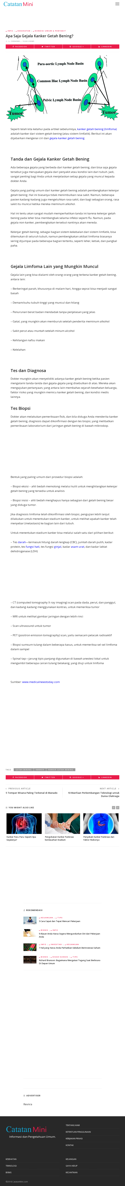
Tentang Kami (73, 1125)
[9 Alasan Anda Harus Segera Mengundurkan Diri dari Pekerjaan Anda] (29, 932)
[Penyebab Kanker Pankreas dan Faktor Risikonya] (100, 823)
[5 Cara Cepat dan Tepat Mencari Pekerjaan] (29, 920)
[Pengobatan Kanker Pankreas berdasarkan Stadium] (62, 823)
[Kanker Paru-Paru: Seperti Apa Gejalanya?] (24, 823)
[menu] (117, 4)
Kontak (70, 1145)
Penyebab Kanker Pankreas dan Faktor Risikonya (98, 838)
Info (10, 31)
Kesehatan (24, 31)
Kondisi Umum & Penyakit (50, 31)
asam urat (77, 546)
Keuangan (47, 918)
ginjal (57, 546)
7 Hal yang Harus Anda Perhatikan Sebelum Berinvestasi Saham (69, 947)
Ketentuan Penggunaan (78, 1132)
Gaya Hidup (71, 1165)
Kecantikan (71, 1172)
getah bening (24, 770)
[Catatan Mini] (18, 4)
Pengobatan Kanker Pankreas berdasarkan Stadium (59, 838)
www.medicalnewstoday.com (41, 682)
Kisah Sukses (60, 957)
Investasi (56, 944)
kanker (40, 770)
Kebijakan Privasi (74, 1138)
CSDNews (15, 41)
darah (22, 542)
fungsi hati (33, 546)
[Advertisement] (62, 16)
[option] (24, 827)
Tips (60, 918)
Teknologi (11, 1165)
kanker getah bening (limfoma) (97, 129)
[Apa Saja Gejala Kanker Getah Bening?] (62, 88)
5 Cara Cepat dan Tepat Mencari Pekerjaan (59, 921)
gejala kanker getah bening (66, 138)
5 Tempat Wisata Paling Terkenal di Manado (31, 792)
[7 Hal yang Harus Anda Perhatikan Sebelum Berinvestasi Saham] (29, 947)
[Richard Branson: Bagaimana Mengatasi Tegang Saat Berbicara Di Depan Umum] (29, 959)
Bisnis (44, 930)
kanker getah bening (60, 770)
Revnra (27, 1104)
